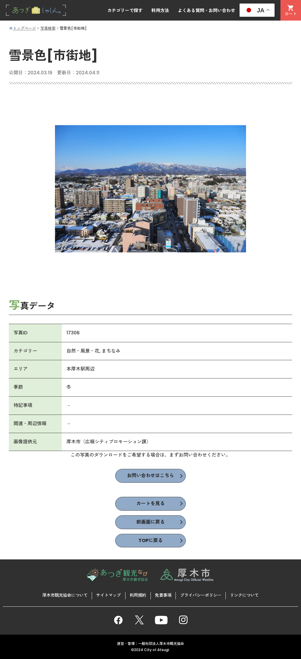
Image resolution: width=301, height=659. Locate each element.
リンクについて (244, 595)
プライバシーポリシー (200, 595)
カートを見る (150, 503)
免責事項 (163, 595)
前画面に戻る (150, 522)
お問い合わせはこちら (150, 475)
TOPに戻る (150, 540)
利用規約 (138, 595)
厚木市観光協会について (65, 595)
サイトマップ (108, 595)
